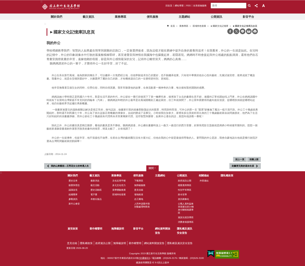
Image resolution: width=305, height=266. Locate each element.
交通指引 (144, 258)
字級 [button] (263, 5)
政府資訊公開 (184, 180)
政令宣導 (182, 194)
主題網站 (184, 16)
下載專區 (138, 180)
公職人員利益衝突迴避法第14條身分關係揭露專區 (186, 208)
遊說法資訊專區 (185, 217)
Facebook (230, 31)
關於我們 (56, 16)
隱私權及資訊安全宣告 (184, 230)
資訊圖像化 (183, 199)
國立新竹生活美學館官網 (61, 7)
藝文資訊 (88, 16)
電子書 (94, 194)
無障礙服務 (139, 185)
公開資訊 (216, 16)
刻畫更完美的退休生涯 (243, 166)
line (242, 31)
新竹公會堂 (74, 203)
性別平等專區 (184, 190)
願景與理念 (74, 185)
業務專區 (120, 16)
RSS (188, 5)
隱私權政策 (227, 175)
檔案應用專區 (184, 185)
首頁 (172, 26)
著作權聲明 (96, 228)
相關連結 (204, 175)
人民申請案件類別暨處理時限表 (142, 205)
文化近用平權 (119, 180)
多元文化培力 (119, 185)
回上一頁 (239, 159)
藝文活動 (95, 185)
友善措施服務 (200, 5)
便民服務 (152, 16)
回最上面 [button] (254, 159)
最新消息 (95, 180)
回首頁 (169, 5)
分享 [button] (256, 5)
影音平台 (248, 16)
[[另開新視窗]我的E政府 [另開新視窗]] (210, 253)
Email (249, 31)
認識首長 (73, 190)
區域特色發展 (199, 26)
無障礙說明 (117, 228)
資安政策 (73, 228)
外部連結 (204, 180)
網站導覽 (179, 5)
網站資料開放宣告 (162, 230)
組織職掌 (73, 194)
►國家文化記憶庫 (219, 26)
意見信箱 (138, 190)
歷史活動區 (96, 190)
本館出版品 (96, 199)
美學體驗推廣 (119, 190)
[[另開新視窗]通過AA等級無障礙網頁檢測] (227, 254)
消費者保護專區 (185, 222)
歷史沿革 (73, 180)
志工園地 (138, 199)
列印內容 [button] (255, 31)
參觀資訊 (73, 199)
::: (1, 172)
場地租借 (138, 194)
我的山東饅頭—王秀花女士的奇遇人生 (70, 166)
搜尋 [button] (249, 5)
